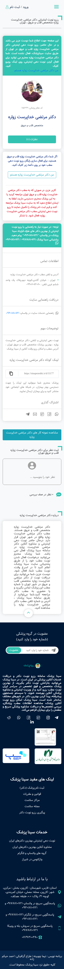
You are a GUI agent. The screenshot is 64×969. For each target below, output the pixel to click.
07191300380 (30, 937)
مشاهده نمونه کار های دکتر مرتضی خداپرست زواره (32, 434)
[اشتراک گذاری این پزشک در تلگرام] (26, 415)
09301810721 (12, 313)
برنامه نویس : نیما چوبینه (47, 956)
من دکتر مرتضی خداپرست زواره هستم (32, 174)
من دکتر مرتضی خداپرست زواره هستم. (36, 70)
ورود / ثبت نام (19, 7)
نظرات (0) (32, 139)
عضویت (13, 650)
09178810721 (15, 903)
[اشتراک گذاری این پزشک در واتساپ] (55, 415)
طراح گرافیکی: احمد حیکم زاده (18, 957)
